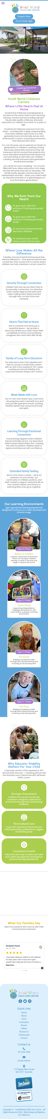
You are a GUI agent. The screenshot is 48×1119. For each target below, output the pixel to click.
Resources (24, 1031)
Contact (24, 1038)
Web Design (29, 1112)
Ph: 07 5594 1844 (24, 21)
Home (24, 1012)
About (24, 1016)
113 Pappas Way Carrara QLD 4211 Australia (24, 1070)
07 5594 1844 (24, 1052)
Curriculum (24, 1022)
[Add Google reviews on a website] (42, 968)
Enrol (24, 1019)
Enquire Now (24, 16)
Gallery (24, 1028)
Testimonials (24, 1035)
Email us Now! (24, 1060)
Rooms (24, 1025)
